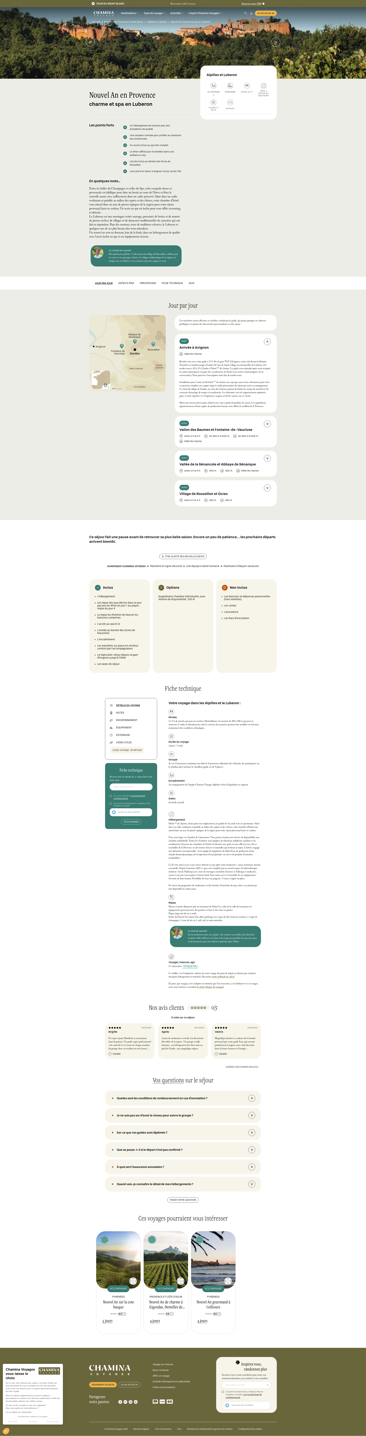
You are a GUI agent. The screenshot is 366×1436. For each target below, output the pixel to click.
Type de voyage (153, 13)
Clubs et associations (164, 1387)
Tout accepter (53, 1421)
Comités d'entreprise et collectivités (171, 1381)
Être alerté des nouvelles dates (184, 556)
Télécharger (131, 821)
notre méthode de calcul (223, 977)
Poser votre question (183, 1200)
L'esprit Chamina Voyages (204, 13)
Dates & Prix (126, 283)
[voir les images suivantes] (90, 42)
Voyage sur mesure (163, 1364)
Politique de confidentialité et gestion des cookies (209, 1429)
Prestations (148, 283)
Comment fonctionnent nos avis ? (242, 1067)
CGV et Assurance (163, 1429)
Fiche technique (172, 283)
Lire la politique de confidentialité (18, 1412)
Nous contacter (161, 1370)
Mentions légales (141, 1429)
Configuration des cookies (250, 1429)
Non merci (12, 1421)
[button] (6, 1431)
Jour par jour (104, 283)
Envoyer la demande (267, 1385)
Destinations (128, 13)
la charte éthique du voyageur (210, 987)
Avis (191, 283)
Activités (175, 13)
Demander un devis (103, 1384)
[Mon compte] (251, 13)
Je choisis (32, 1421)
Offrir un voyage (161, 1375)
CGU (179, 1429)
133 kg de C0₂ (189, 966)
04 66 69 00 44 (265, 13)
